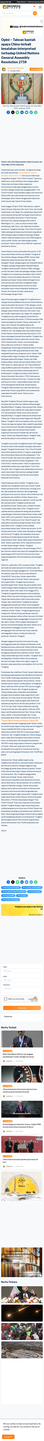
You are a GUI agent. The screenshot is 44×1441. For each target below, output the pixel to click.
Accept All (8, 1437)
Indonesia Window (16, 68)
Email (5, 976)
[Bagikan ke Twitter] (13, 112)
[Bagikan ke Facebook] (8, 112)
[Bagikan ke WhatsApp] (35, 112)
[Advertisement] (22, 137)
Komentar (7, 985)
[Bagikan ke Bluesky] (26, 112)
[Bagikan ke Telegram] (31, 112)
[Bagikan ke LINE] (17, 112)
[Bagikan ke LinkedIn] (22, 112)
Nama (5, 967)
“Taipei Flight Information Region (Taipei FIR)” (20, 720)
